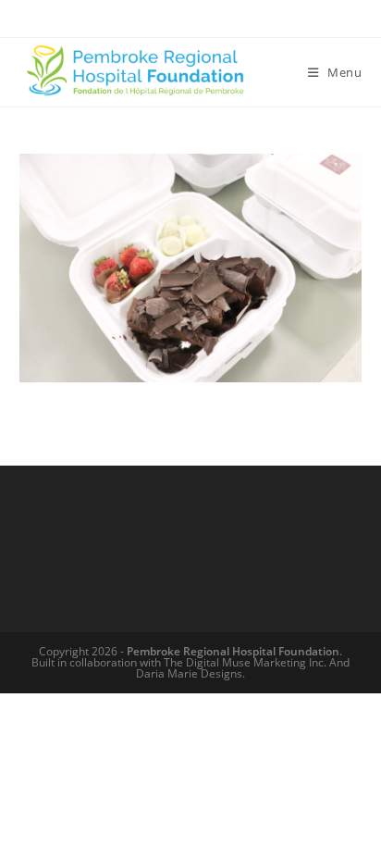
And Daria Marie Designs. (243, 667)
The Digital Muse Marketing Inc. (245, 662)
